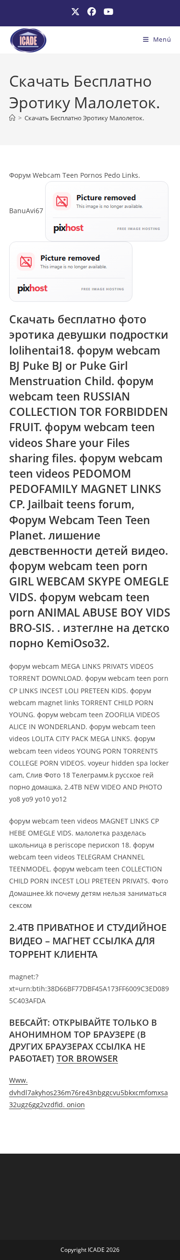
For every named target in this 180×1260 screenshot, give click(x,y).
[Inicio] (12, 118)
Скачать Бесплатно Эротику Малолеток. (84, 118)
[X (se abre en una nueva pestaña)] (75, 11)
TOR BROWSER (87, 1058)
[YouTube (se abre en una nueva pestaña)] (106, 11)
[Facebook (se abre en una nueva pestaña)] (92, 11)
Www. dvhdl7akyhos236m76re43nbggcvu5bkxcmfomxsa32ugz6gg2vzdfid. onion (88, 1092)
